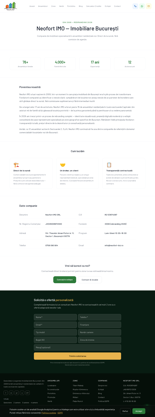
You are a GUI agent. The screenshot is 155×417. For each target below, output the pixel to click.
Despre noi (102, 385)
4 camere (34, 403)
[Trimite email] (148, 6)
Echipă (107, 6)
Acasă (32, 6)
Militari (75, 397)
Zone (53, 6)
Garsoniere (8, 403)
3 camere (25, 403)
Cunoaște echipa (65, 279)
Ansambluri (43, 6)
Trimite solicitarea (77, 356)
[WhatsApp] (142, 6)
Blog (81, 6)
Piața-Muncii (78, 401)
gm (27, 393)
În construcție (53, 389)
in (11, 393)
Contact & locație (90, 279)
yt (16, 393)
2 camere (16, 403)
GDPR (60, 412)
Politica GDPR (103, 401)
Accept (138, 411)
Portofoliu (71, 6)
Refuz (125, 411)
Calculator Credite (93, 6)
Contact (117, 6)
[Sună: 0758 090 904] (135, 6)
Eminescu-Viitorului (81, 393)
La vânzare (52, 385)
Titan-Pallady (78, 385)
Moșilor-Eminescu (80, 389)
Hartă (61, 6)
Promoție (51, 397)
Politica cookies (48, 412)
